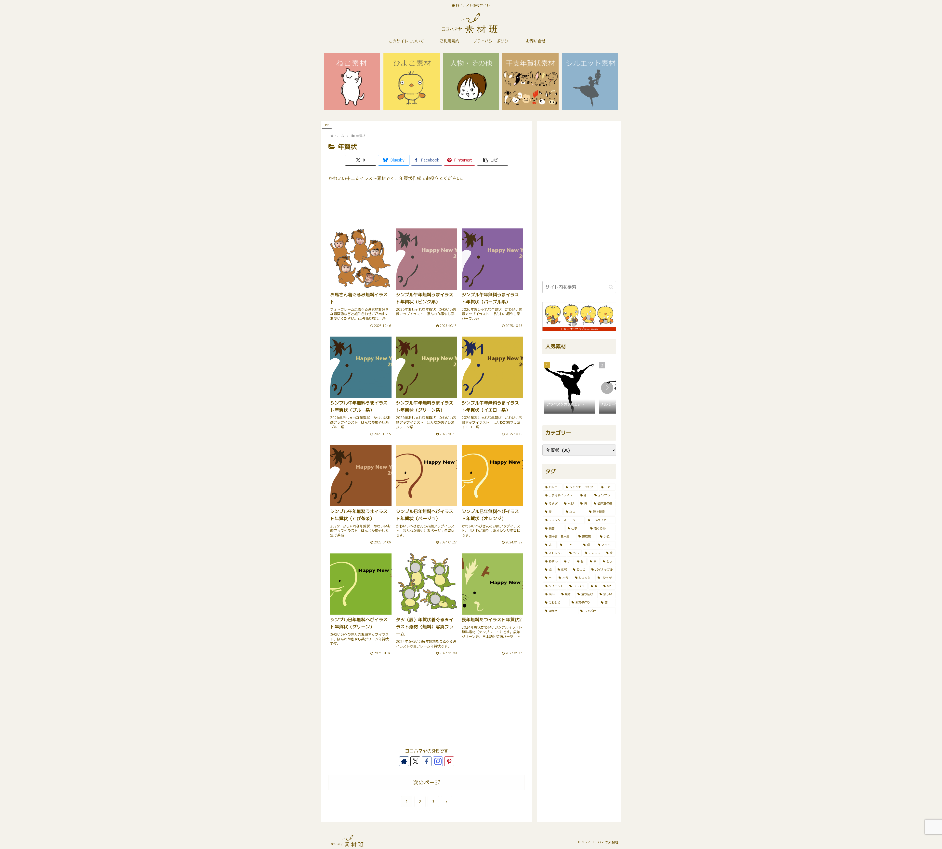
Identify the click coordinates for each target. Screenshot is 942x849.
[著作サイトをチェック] (404, 761)
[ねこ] (352, 81)
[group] (570, 388)
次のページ (426, 782)
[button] (492, 160)
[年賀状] (530, 81)
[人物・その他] (471, 81)
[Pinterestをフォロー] (449, 761)
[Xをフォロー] (415, 761)
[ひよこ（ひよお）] (411, 81)
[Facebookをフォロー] (427, 761)
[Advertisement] (426, 207)
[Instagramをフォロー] (438, 761)
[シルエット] (590, 81)
